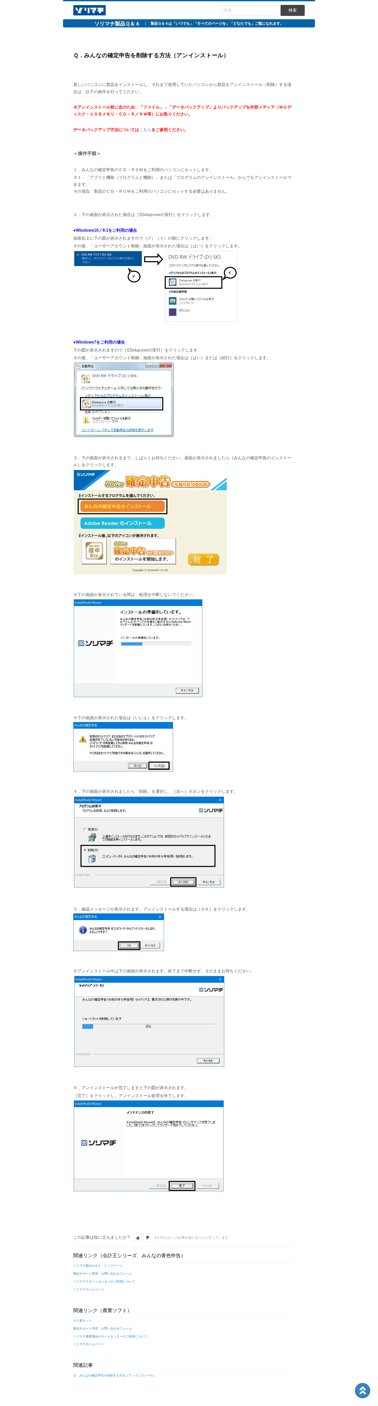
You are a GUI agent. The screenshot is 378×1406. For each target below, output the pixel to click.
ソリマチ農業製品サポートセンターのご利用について (110, 1336)
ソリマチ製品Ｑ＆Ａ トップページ (97, 1265)
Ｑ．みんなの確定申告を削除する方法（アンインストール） (114, 1375)
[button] (137, 1238)
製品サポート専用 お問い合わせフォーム (102, 1273)
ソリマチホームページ (88, 1289)
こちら (145, 130)
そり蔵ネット (82, 1320)
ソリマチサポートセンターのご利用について (104, 1281)
